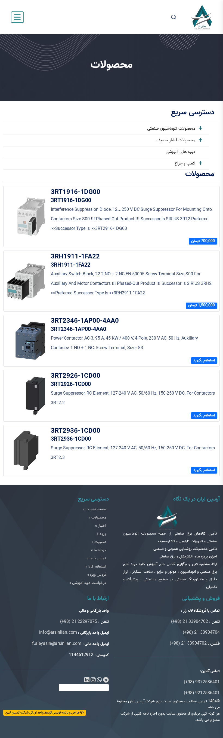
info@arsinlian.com (58, 632)
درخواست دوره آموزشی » (87, 583)
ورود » (101, 534)
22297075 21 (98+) (78, 621)
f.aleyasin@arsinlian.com (56, 643)
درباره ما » (98, 550)
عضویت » (99, 542)
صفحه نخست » (94, 509)
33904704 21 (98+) (201, 632)
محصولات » (97, 517)
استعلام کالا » (96, 566)
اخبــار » (100, 526)
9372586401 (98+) (202, 682)
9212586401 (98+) (202, 693)
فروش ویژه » (96, 575)
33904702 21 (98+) (189, 621)
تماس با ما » (96, 558)
